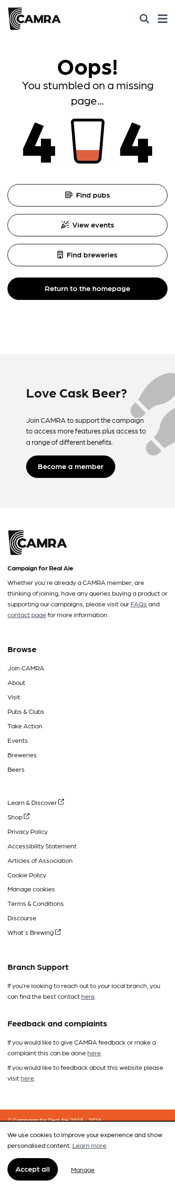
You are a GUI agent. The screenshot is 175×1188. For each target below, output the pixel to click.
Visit (13, 696)
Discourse (21, 917)
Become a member (71, 466)
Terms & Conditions (35, 903)
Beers (16, 769)
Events (17, 740)
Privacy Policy (27, 831)
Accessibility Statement (42, 845)
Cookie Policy (26, 874)
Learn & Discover (32, 802)
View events (93, 224)
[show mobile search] (144, 18)
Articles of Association (40, 860)
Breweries (22, 754)
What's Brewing (31, 932)
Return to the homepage (87, 288)
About (16, 682)
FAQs (139, 603)
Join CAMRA (25, 667)
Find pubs (93, 194)
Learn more (89, 1145)
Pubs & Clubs (25, 711)
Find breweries (92, 254)
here (88, 996)
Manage (83, 1169)
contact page (26, 614)
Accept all (32, 1168)
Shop (15, 816)
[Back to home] (34, 18)
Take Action (24, 725)
